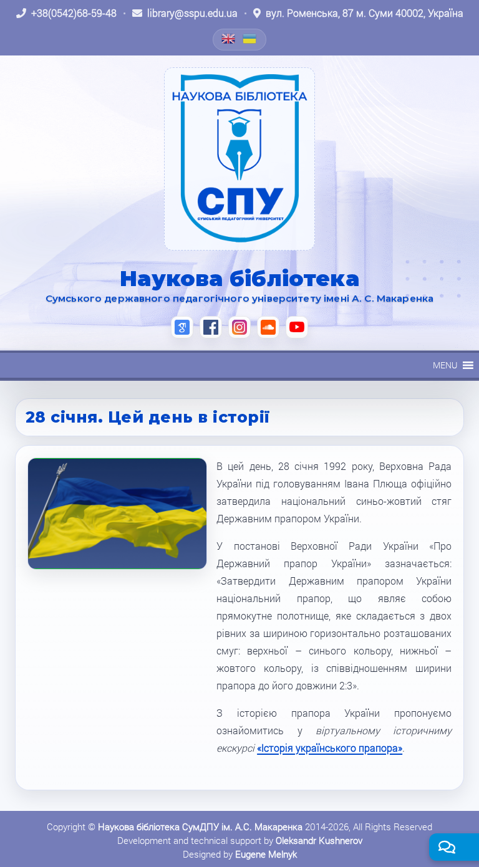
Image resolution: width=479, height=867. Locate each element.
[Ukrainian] (250, 39)
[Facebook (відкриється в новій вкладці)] (211, 327)
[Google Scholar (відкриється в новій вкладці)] (182, 327)
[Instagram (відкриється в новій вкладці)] (239, 327)
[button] (445, 365)
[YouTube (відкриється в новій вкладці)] (297, 327)
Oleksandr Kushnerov (319, 840)
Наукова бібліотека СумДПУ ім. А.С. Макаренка (200, 826)
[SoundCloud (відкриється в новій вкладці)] (268, 327)
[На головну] (239, 159)
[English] (228, 39)
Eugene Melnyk (266, 854)
